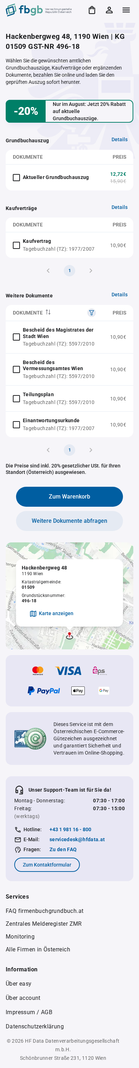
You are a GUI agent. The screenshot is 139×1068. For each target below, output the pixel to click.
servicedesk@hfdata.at (77, 839)
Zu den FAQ (63, 849)
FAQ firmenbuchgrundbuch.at (44, 911)
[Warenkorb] (92, 10)
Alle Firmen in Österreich (38, 949)
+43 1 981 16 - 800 (70, 829)
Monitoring (20, 936)
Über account (23, 998)
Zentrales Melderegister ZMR (44, 923)
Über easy (19, 983)
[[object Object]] (91, 312)
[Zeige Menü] (126, 10)
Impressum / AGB (29, 1012)
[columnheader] (54, 313)
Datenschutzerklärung (35, 1026)
